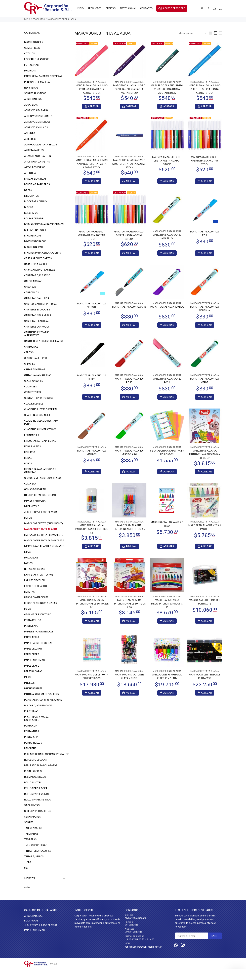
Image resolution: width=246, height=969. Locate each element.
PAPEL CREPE (31, 654)
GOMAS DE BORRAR (35, 489)
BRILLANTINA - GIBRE (35, 230)
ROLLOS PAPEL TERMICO (37, 799)
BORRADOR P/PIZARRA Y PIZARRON (44, 224)
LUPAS (27, 609)
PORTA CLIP (30, 725)
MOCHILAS (30, 70)
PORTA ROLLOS (32, 620)
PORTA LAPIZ (31, 626)
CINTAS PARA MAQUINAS (38, 375)
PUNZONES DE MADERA (37, 82)
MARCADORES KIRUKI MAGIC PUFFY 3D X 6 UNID (167, 676)
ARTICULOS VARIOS (34, 167)
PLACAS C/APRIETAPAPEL (38, 705)
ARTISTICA (30, 173)
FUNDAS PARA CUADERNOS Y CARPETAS (40, 471)
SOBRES (28, 822)
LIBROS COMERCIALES (36, 597)
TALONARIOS (31, 833)
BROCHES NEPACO (34, 247)
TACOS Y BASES (33, 828)
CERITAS (29, 352)
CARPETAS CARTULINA (36, 298)
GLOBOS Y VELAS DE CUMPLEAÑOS (43, 478)
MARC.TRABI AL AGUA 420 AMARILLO (167, 236)
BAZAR (28, 190)
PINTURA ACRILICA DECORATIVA (41, 694)
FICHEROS (29, 452)
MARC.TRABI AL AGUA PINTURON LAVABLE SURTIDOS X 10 (129, 604)
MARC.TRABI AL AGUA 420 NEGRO (91, 377)
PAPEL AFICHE (31, 637)
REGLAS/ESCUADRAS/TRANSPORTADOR (44, 754)
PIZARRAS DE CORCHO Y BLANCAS (43, 700)
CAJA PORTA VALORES (36, 264)
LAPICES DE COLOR (34, 580)
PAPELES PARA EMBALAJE (38, 631)
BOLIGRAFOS (31, 213)
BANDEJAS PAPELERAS (37, 184)
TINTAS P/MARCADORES (37, 851)
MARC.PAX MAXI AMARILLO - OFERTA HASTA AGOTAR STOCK (129, 235)
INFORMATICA (31, 506)
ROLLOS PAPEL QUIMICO (37, 794)
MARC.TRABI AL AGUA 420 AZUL (204, 233)
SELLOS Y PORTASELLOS (37, 811)
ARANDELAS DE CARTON (37, 156)
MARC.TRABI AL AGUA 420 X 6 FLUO (167, 524)
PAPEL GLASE (31, 665)
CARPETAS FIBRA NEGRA (37, 315)
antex (27, 887)
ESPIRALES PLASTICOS (36, 59)
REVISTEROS (31, 87)
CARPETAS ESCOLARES (37, 309)
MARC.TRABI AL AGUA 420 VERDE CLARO (129, 452)
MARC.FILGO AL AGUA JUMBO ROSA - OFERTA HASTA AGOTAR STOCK (92, 89)
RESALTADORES (33, 771)
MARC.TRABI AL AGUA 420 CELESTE (91, 305)
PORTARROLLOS (33, 742)
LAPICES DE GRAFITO (35, 586)
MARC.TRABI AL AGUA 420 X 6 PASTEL (204, 527)
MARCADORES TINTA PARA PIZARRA (44, 540)
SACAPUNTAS (32, 805)
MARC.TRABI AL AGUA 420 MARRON (91, 452)
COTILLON (29, 53)
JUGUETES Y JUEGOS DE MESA (41, 512)
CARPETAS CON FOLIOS (37, 326)
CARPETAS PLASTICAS (36, 321)
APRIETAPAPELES (34, 150)
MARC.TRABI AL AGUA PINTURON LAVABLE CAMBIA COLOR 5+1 (204, 454)
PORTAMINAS (31, 731)
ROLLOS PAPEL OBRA (35, 788)
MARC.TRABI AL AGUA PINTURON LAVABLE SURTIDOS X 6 (91, 529)
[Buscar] (208, 8)
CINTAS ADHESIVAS (34, 369)
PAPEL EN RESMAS (34, 660)
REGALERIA (30, 748)
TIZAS (27, 862)
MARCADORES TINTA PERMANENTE (43, 535)
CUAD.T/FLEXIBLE (33, 403)
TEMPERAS (30, 839)
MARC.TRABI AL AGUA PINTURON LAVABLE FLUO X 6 (129, 527)
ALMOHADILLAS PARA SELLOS (40, 144)
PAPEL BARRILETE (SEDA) (38, 643)
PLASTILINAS (31, 711)
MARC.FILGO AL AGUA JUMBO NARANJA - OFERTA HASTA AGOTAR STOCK (92, 164)
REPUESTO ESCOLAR (35, 759)
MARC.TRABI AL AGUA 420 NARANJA (204, 308)
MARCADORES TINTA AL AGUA (62, 19)
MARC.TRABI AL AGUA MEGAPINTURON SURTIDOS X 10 (167, 604)
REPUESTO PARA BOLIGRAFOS (40, 765)
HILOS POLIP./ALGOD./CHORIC (40, 495)
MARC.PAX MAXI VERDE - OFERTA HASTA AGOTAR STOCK (204, 161)
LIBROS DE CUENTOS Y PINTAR (40, 603)
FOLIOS (28, 463)
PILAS (27, 677)
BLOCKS (28, 207)
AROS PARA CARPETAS (37, 161)
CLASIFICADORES (33, 381)
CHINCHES (29, 363)
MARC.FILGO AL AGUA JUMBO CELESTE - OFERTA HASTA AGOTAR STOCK (205, 89)
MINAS (27, 552)
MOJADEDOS (31, 557)
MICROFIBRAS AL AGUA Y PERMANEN (44, 546)
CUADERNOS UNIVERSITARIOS (40, 429)
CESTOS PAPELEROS (35, 358)
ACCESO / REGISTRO (174, 8)
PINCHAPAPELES (33, 688)
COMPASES (30, 386)
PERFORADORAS (33, 671)
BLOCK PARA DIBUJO (35, 201)
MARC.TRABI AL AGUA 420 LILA (167, 306)
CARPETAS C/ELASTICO (37, 275)
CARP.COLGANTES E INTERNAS (40, 304)
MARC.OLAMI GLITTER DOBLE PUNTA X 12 (204, 602)
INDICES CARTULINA (35, 500)
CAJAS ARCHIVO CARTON (38, 258)
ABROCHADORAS (33, 99)
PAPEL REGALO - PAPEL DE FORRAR (43, 76)
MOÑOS (28, 563)
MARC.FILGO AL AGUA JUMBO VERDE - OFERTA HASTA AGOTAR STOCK (167, 89)
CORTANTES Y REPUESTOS (39, 398)
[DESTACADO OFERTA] (91, 60)
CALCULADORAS (33, 281)
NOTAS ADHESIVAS (34, 569)
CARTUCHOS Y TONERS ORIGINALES (43, 341)
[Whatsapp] (176, 945)
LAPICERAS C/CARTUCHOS (38, 574)
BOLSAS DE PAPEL (34, 218)
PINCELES (29, 682)
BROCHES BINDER (33, 42)
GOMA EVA (30, 483)
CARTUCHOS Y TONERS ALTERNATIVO (37, 334)
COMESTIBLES (32, 48)
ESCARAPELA (31, 435)
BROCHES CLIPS (33, 235)
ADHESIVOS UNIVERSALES (38, 116)
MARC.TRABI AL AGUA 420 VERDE (204, 380)
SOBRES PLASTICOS (35, 93)
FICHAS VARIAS (32, 446)
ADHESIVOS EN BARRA (36, 110)
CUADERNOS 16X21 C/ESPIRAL (41, 409)
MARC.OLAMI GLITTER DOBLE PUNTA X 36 (204, 676)
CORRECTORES (32, 392)
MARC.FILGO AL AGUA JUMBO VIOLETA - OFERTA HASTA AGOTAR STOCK (129, 89)
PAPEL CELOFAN (33, 648)
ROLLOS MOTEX (33, 782)
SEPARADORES (32, 816)
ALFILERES (30, 139)
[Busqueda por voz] (201, 8)
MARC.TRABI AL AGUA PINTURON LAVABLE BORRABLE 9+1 (92, 604)
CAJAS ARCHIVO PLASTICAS (39, 269)
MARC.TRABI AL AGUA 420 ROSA (167, 380)
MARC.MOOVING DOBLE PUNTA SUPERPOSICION (91, 676)
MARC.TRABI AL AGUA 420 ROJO (129, 380)
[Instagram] (182, 945)
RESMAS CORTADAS (35, 777)
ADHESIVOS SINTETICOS (37, 121)
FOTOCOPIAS (31, 65)
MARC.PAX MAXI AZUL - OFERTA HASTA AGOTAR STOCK (91, 235)
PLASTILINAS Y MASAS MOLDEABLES (36, 718)
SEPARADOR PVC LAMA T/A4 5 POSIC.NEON (167, 452)
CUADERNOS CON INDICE (37, 415)
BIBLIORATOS (31, 195)
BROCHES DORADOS (35, 241)
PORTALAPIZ (31, 737)
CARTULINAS (31, 346)
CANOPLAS (30, 287)
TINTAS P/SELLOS (34, 856)
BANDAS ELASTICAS (35, 178)
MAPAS (28, 517)
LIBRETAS (29, 591)
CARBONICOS (31, 292)
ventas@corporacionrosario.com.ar (143, 946)
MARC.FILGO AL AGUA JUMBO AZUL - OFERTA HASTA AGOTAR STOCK (129, 164)
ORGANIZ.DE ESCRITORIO (37, 614)
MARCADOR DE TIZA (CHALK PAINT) (43, 523)
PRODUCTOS (39, 19)
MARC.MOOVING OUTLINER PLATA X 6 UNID (129, 676)
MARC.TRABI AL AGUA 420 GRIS (129, 306)
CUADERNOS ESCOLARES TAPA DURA (41, 422)
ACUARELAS (31, 104)
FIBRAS (28, 458)
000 (26, 868)
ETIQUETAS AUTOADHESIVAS (40, 440)
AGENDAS (29, 133)
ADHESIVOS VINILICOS (36, 127)
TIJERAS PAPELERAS (35, 845)
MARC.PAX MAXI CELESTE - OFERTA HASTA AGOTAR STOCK (167, 161)
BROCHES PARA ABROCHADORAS (42, 252)
